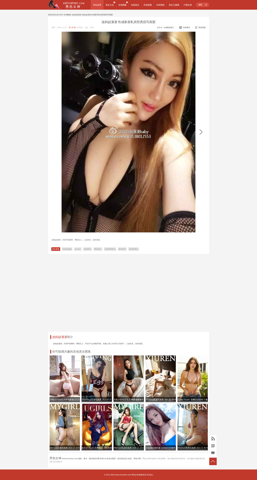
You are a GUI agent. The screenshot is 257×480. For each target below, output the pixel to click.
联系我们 (150, 475)
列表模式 (186, 27)
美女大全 (110, 5)
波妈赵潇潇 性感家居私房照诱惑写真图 (97, 15)
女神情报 (160, 5)
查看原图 (202, 27)
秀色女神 (135, 475)
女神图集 (122, 5)
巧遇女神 (188, 5)
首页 (61, 15)
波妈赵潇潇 (76, 15)
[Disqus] (128, 292)
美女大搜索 (174, 5)
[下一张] (201, 132)
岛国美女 (135, 5)
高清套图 (148, 5)
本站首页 (97, 5)
